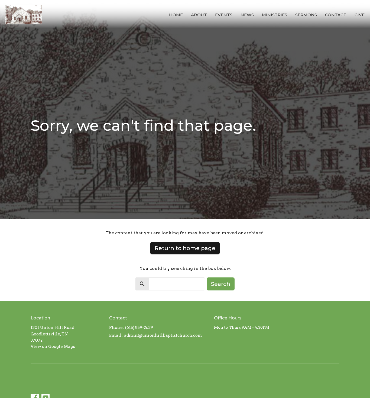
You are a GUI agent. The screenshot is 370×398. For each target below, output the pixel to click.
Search (220, 284)
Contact (335, 14)
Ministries (274, 14)
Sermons (306, 14)
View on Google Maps (53, 346)
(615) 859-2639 (139, 327)
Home (176, 14)
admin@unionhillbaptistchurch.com (163, 335)
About (199, 14)
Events (223, 14)
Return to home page (185, 248)
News (247, 14)
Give (360, 14)
